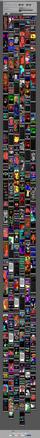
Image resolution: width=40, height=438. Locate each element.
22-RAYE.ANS (11, 390)
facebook (15, 433)
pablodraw (19, 435)
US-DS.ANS (6, 93)
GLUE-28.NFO (28, 111)
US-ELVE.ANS (5, 70)
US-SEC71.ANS (33, 45)
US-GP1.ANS (17, 369)
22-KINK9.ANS (5, 119)
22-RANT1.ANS (11, 178)
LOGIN (36, 0)
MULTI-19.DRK (22, 327)
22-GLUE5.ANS (27, 99)
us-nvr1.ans (11, 57)
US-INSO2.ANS (11, 82)
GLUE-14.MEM (16, 308)
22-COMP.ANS (28, 138)
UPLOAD (30, 0)
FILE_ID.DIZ (11, 133)
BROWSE (26, 0)
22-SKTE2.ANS (27, 335)
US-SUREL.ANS (27, 315)
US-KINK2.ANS (22, 399)
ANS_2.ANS (28, 44)
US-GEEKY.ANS (16, 374)
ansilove (13, 435)
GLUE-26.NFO (33, 150)
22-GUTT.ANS (5, 379)
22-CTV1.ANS (28, 305)
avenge (15, 4)
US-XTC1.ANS (28, 75)
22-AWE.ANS (22, 273)
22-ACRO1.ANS (22, 53)
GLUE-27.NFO (22, 139)
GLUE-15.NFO (33, 292)
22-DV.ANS (28, 396)
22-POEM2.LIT (27, 204)
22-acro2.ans (11, 31)
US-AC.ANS (17, 243)
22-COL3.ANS (16, 400)
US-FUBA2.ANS (27, 19)
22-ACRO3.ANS (22, 19)
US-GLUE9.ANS (11, 112)
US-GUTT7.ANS (33, 251)
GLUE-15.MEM (22, 288)
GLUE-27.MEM (33, 136)
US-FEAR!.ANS (33, 351)
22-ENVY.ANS (28, 215)
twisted (8, 4)
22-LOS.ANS (33, 125)
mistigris (13, 4)
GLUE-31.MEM (16, 79)
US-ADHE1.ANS (33, 182)
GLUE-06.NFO (5, 411)
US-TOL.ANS (17, 345)
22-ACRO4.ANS (16, 19)
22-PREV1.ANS (5, 113)
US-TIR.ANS (11, 52)
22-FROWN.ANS (16, 45)
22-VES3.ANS (16, 293)
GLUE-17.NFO (11, 258)
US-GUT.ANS (33, 256)
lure (11, 4)
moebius (25, 435)
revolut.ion (33, 101)
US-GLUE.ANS (33, 370)
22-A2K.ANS (22, 78)
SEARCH (38, 0)
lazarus (16, 4)
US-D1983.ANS (33, 273)
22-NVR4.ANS (11, 87)
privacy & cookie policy (26, 431)
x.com (18, 433)
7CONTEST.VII (5, 224)
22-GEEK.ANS (5, 398)
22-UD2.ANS (11, 385)
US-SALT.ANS (22, 378)
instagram (22, 433)
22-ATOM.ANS (11, 375)
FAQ (28, 0)
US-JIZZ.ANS (16, 154)
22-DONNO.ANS (16, 213)
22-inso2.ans (33, 50)
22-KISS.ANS (5, 163)
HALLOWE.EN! (28, 133)
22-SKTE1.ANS (33, 365)
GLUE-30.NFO (16, 94)
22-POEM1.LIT (11, 206)
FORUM (34, 0)
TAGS (32, 0)
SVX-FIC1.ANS (33, 246)
